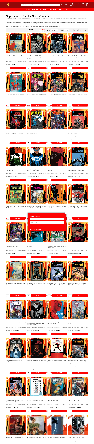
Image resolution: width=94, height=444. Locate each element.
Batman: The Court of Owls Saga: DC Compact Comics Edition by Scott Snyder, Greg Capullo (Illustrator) (35, 57)
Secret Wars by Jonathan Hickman (53, 131)
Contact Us (60, 9)
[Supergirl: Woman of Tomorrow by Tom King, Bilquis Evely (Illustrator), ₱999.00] (16, 82)
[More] (38, 9)
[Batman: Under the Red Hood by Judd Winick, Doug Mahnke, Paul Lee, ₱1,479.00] (16, 156)
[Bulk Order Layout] (86, 30)
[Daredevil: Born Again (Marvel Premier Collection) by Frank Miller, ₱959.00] (57, 348)
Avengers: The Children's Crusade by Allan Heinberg (16, 322)
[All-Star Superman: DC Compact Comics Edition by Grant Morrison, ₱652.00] (16, 43)
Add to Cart (17, 68)
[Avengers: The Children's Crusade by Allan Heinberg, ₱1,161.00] (16, 309)
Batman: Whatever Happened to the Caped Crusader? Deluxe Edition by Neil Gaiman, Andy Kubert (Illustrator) (15, 362)
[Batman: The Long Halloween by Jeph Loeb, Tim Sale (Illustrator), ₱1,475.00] (37, 232)
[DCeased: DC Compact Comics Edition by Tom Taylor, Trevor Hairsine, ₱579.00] (78, 119)
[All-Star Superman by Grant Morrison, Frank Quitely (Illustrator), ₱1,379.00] (16, 271)
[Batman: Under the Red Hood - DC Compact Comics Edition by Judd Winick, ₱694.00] (37, 348)
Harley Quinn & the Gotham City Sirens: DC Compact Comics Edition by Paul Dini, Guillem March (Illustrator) (36, 207)
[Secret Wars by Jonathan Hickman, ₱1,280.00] (57, 119)
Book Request (53, 9)
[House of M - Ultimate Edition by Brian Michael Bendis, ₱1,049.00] (78, 309)
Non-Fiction (35, 9)
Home (7, 12)
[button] (65, 213)
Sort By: (48, 30)
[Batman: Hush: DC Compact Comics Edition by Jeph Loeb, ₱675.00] (57, 43)
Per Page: (62, 30)
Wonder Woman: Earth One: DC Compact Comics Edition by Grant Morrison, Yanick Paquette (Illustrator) (77, 285)
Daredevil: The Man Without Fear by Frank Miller (77, 244)
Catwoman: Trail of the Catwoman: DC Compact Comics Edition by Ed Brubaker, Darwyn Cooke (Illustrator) (56, 285)
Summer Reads (43, 9)
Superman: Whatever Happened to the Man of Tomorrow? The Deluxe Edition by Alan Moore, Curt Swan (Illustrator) (57, 246)
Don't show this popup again (36, 229)
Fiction (28, 9)
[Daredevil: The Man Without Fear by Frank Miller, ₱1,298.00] (78, 232)
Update (43, 29)
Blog (67, 9)
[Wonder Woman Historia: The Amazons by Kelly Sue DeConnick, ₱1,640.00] (37, 425)
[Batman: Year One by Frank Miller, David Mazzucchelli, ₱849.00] (57, 156)
